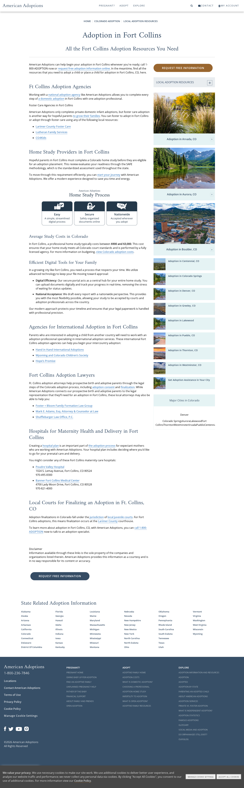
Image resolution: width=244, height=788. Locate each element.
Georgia (59, 615)
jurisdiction (97, 517)
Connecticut (27, 638)
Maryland (95, 620)
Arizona (25, 620)
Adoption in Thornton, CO (183, 350)
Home (87, 21)
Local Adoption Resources (140, 21)
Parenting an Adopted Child (194, 691)
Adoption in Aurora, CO (182, 194)
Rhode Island (165, 624)
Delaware (26, 642)
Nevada (128, 615)
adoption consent (103, 387)
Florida (59, 611)
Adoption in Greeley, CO (182, 305)
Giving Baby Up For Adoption (81, 677)
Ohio (126, 647)
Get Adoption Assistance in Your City (189, 379)
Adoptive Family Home (134, 672)
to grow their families (86, 116)
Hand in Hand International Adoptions (60, 349)
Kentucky (60, 647)
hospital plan (50, 445)
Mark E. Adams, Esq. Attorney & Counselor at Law (67, 411)
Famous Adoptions (189, 720)
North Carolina (132, 638)
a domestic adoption (51, 98)
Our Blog (184, 739)
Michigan (94, 629)
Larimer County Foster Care (53, 126)
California (26, 629)
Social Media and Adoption (193, 729)
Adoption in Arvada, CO (182, 139)
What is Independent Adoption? (195, 710)
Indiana (59, 633)
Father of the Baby (76, 691)
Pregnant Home (74, 672)
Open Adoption (74, 705)
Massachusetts (97, 624)
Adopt (124, 5)
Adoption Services (188, 701)
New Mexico (130, 629)
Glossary (184, 725)
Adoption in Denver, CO (181, 290)
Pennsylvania (165, 620)
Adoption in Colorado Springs (185, 276)
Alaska (24, 615)
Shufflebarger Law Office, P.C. (54, 417)
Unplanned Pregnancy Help (81, 686)
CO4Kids (41, 138)
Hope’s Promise (45, 361)
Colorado (26, 633)
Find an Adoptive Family (78, 682)
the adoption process (101, 445)
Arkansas (26, 624)
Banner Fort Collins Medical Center (58, 480)
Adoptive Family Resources (136, 705)
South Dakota (166, 633)
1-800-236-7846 (16, 673)
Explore (139, 5)
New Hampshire (132, 620)
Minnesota (95, 633)
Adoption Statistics (189, 715)
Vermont (197, 611)
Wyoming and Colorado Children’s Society (62, 355)
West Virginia (199, 624)
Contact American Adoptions (22, 688)
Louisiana (95, 611)
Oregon (162, 615)
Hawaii (59, 620)
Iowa (58, 638)
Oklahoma (164, 611)
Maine (93, 615)
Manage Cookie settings (201, 777)
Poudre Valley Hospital (50, 467)
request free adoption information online (84, 68)
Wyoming (198, 633)
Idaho (58, 624)
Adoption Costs (130, 677)
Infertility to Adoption (134, 696)
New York (129, 633)
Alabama (26, 611)
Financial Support (76, 696)
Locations (10, 681)
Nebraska (129, 611)
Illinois (58, 629)
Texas (161, 642)
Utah (161, 647)
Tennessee (164, 638)
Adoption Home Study (134, 691)
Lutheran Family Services (51, 132)
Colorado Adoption (107, 21)
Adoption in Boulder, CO (181, 249)
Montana (94, 647)
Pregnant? (107, 5)
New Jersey (129, 624)
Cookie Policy (12, 709)
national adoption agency (64, 94)
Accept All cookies (229, 777)
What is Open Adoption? (135, 701)
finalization (128, 387)
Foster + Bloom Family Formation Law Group (64, 406)
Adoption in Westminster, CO (184, 365)
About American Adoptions (193, 696)
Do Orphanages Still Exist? (193, 734)
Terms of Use (12, 695)
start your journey (108, 175)
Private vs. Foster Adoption (193, 705)
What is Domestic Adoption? (137, 682)
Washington (199, 620)
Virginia (197, 615)
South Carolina (166, 629)
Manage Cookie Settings (21, 716)
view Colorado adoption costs (115, 252)
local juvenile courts (120, 517)
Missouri (94, 642)
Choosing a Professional (135, 686)
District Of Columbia (31, 647)
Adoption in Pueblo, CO (181, 335)
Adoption (184, 677)
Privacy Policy (12, 702)
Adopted (183, 682)
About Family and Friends (80, 701)
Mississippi (95, 638)
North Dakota (131, 642)
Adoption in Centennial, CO (183, 261)
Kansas (59, 642)
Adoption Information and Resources (199, 672)
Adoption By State (188, 686)
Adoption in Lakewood (181, 320)
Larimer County (108, 521)
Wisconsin (198, 629)
